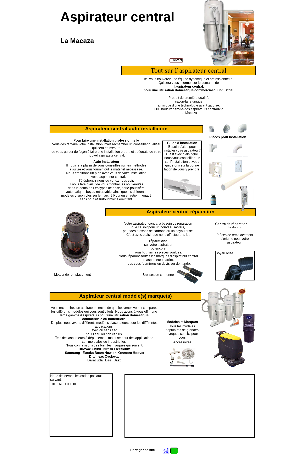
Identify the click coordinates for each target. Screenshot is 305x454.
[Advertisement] (160, 404)
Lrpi (173, 450)
